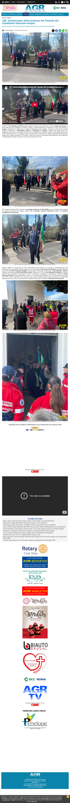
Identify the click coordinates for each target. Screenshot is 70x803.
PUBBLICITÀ (31, 2)
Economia (12, 14)
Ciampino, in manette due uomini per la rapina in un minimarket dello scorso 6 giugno (29, 531)
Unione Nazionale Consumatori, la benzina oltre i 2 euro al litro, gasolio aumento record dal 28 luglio (33, 529)
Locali (31, 14)
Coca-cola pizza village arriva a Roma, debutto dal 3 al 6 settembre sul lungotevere (28, 532)
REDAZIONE (21, 2)
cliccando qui (44, 798)
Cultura (25, 14)
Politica (19, 14)
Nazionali (46, 14)
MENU (7, 2)
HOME (13, 2)
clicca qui (34, 801)
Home (4, 17)
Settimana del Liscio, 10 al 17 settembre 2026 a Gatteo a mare (22, 534)
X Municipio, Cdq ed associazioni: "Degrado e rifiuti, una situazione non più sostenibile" (29, 525)
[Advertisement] (30, 147)
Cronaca (4, 14)
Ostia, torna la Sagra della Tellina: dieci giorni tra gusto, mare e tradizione (25, 523)
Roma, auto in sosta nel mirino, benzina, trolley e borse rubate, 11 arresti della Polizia (28, 521)
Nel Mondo (53, 14)
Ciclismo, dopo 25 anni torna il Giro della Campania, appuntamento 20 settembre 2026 (29, 540)
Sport (60, 14)
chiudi (13, 800)
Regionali (38, 14)
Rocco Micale (9, 30)
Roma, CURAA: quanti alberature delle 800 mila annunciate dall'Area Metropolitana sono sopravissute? (34, 527)
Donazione (12, 17)
